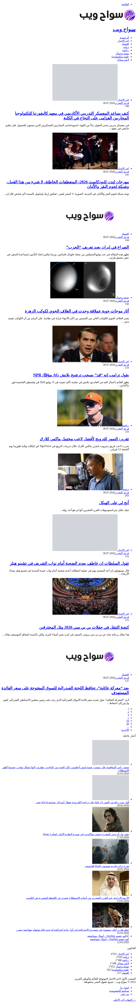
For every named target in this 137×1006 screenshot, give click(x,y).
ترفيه (126, 47)
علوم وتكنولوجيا (120, 56)
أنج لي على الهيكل (114, 503)
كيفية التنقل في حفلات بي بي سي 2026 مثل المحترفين (84, 627)
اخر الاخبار (123, 40)
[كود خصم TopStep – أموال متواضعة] (108, 936)
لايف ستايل (123, 59)
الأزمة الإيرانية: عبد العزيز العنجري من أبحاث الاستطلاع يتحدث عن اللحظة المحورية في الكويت (77, 898)
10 (127, 720)
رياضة (125, 50)
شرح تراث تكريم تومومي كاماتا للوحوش (107, 866)
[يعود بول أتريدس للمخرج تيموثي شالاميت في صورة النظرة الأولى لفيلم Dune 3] (110, 831)
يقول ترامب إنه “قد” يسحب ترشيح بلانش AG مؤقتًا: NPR (81, 375)
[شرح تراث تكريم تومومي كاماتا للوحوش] (110, 862)
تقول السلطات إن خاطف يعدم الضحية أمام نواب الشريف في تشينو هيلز (69, 563)
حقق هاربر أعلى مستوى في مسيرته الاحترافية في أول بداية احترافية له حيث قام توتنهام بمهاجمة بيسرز (72, 929)
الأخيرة (125, 730)
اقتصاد (125, 44)
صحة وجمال (122, 53)
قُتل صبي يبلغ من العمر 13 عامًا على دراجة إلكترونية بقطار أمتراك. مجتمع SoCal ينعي (82, 802)
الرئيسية (124, 37)
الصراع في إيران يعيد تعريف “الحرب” (97, 247)
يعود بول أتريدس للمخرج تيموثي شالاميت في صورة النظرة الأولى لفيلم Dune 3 (86, 834)
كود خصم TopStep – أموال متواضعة (109, 939)
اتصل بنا (124, 987)
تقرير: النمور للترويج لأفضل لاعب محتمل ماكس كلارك (84, 439)
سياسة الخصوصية (119, 990)
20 (127, 723)
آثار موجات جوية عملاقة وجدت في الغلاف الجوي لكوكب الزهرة (77, 311)
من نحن (124, 994)
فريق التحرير (122, 103)
